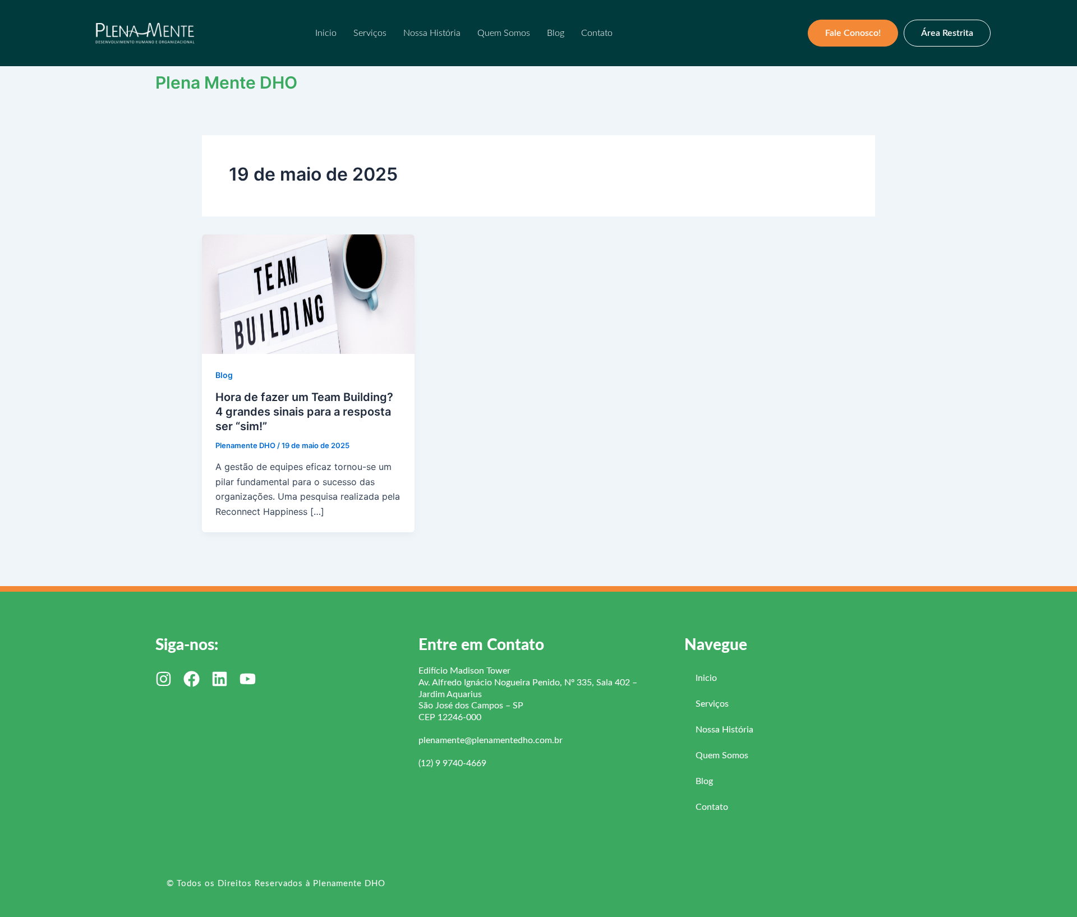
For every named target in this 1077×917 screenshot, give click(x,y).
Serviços (369, 33)
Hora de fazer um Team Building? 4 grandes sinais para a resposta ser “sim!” (304, 411)
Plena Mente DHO (226, 82)
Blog (555, 33)
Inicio (326, 33)
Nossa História (432, 33)
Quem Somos (503, 33)
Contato (597, 33)
